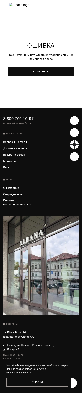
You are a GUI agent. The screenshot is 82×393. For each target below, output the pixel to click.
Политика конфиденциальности (17, 202)
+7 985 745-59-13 (14, 331)
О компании (11, 187)
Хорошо (37, 382)
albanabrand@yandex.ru (18, 336)
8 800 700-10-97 (18, 118)
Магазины (9, 161)
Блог (6, 167)
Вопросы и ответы (15, 141)
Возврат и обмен (14, 154)
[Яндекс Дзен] (74, 144)
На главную (41, 71)
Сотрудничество (13, 194)
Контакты (12, 324)
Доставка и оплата (15, 148)
